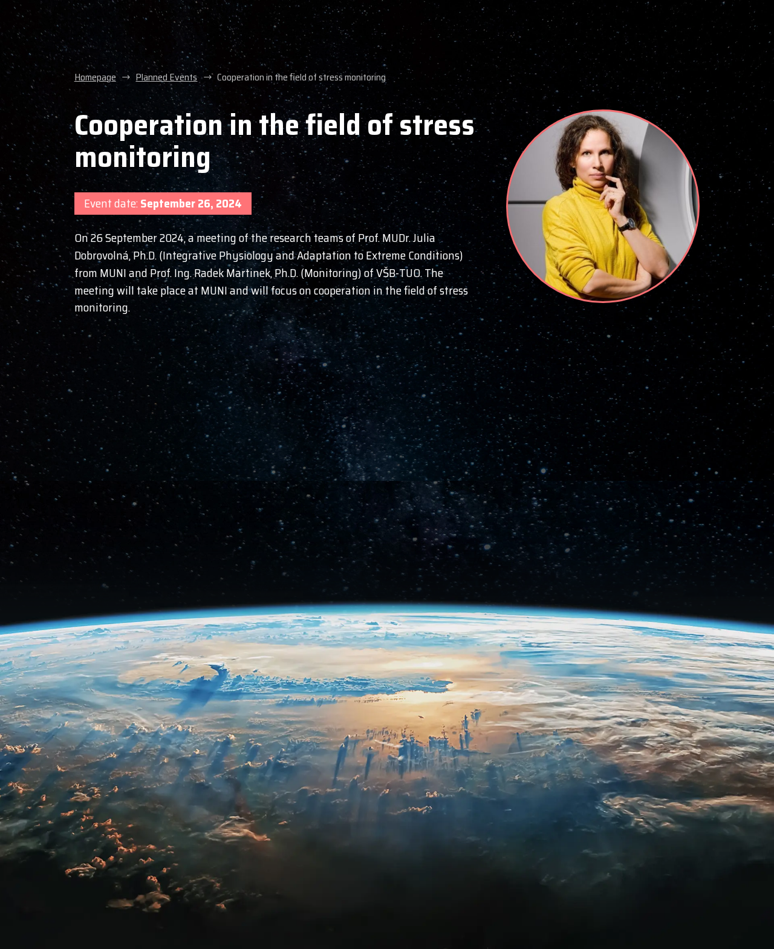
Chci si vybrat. (405, 906)
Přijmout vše (544, 882)
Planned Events (166, 77)
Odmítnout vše (544, 912)
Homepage (95, 77)
